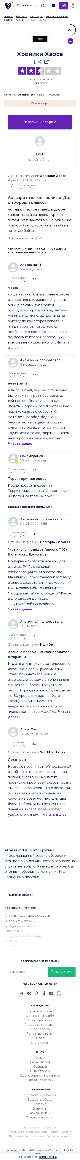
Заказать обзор (40, 1099)
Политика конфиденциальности (28, 1132)
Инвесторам (40, 1071)
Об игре (9, 95)
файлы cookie (48, 1157)
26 (52, 79)
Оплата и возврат (40, 1117)
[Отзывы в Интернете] (9, 5)
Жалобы (54, 95)
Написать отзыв (40, 1011)
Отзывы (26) (26, 95)
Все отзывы (40, 1042)
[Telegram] (21, 993)
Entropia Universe (55, 542)
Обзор (41, 95)
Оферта (51, 1136)
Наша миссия (40, 1062)
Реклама (40, 1104)
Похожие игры (40, 103)
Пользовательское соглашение (27, 1136)
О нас (40, 1058)
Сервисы (40, 1066)
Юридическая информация (40, 1128)
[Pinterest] (36, 993)
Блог (40, 1038)
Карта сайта (64, 1136)
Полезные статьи (40, 1033)
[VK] (29, 993)
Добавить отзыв (63, 5)
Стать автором (40, 1020)
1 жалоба (40, 83)
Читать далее (20, 444)
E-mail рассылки (40, 1029)
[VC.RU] (58, 993)
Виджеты (40, 1108)
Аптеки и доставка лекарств (27, 915)
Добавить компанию (40, 1095)
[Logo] (40, 39)
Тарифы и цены (40, 1113)
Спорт (14, 946)
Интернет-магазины (20, 921)
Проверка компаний (40, 1024)
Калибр (46, 644)
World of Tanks (52, 752)
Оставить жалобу (40, 1016)
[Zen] (43, 993)
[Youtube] (51, 993)
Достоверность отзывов (40, 1075)
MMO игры (36, 17)
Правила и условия (60, 1132)
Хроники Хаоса (53, 176)
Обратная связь (40, 1080)
